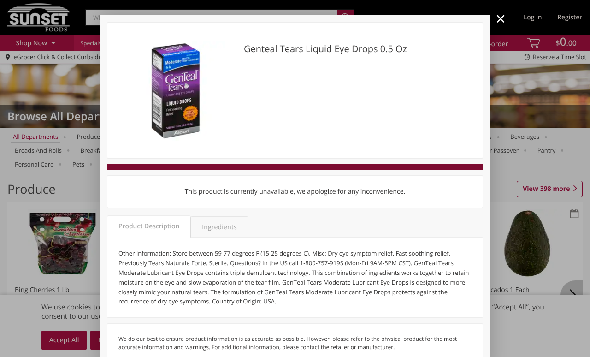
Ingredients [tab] (219, 227)
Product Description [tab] (148, 226)
